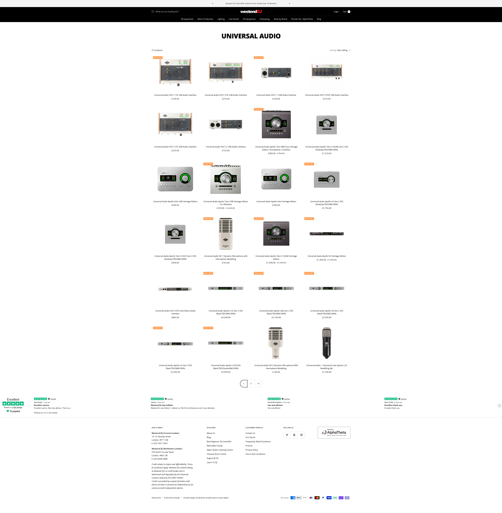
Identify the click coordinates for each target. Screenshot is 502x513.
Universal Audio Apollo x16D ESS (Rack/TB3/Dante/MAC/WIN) (226, 367)
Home (154, 27)
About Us (211, 433)
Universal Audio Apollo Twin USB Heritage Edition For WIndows (226, 203)
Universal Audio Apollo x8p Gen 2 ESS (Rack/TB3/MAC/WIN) (276, 312)
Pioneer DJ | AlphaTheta (302, 19)
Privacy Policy (252, 449)
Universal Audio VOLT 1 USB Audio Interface (276, 95)
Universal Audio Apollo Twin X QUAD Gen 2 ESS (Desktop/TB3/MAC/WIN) (326, 148)
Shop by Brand (280, 19)
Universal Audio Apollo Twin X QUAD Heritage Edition (276, 257)
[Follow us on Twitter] (294, 435)
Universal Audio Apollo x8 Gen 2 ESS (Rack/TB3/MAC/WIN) (326, 312)
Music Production (205, 19)
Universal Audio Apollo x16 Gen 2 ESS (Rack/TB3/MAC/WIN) (226, 312)
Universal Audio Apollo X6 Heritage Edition (327, 256)
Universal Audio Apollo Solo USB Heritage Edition (175, 201)
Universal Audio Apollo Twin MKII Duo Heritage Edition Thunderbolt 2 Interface (276, 148)
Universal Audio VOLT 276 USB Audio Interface (175, 146)
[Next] (258, 383)
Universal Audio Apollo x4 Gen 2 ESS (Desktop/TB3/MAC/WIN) (326, 203)
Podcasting (265, 19)
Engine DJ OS (212, 458)
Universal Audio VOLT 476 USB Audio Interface (226, 95)
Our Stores (250, 437)
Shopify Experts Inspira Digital (217, 498)
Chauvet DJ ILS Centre (216, 454)
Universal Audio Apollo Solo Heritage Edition (276, 201)
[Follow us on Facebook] (287, 435)
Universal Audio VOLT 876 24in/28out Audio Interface (175, 312)
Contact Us (250, 433)
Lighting (221, 19)
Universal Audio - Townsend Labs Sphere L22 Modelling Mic (326, 367)
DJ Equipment (187, 19)
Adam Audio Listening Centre (220, 449)
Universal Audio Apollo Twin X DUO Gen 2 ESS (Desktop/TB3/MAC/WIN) (175, 257)
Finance (249, 445)
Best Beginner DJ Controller (219, 441)
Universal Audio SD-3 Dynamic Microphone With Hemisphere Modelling (276, 367)
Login (336, 11)
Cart (346, 11)
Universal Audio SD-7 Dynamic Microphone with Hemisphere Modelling (225, 257)
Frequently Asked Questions (258, 441)
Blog (319, 19)
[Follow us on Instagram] (301, 435)
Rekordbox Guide (215, 445)
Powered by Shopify (172, 498)
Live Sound (234, 19)
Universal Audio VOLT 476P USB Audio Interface (326, 95)
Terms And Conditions (255, 454)
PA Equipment (249, 19)
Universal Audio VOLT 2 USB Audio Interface (226, 146)
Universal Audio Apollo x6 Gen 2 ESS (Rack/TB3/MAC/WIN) (175, 367)
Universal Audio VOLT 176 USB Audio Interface (175, 95)
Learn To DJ (212, 462)
